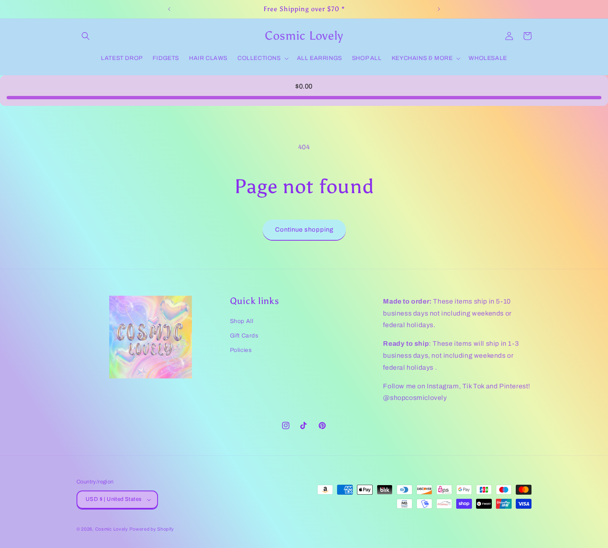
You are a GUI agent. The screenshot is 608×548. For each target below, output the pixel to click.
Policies (241, 350)
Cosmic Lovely (111, 528)
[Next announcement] (439, 9)
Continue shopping (304, 229)
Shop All (242, 321)
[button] (86, 36)
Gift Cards (244, 336)
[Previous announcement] (169, 9)
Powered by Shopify (151, 528)
